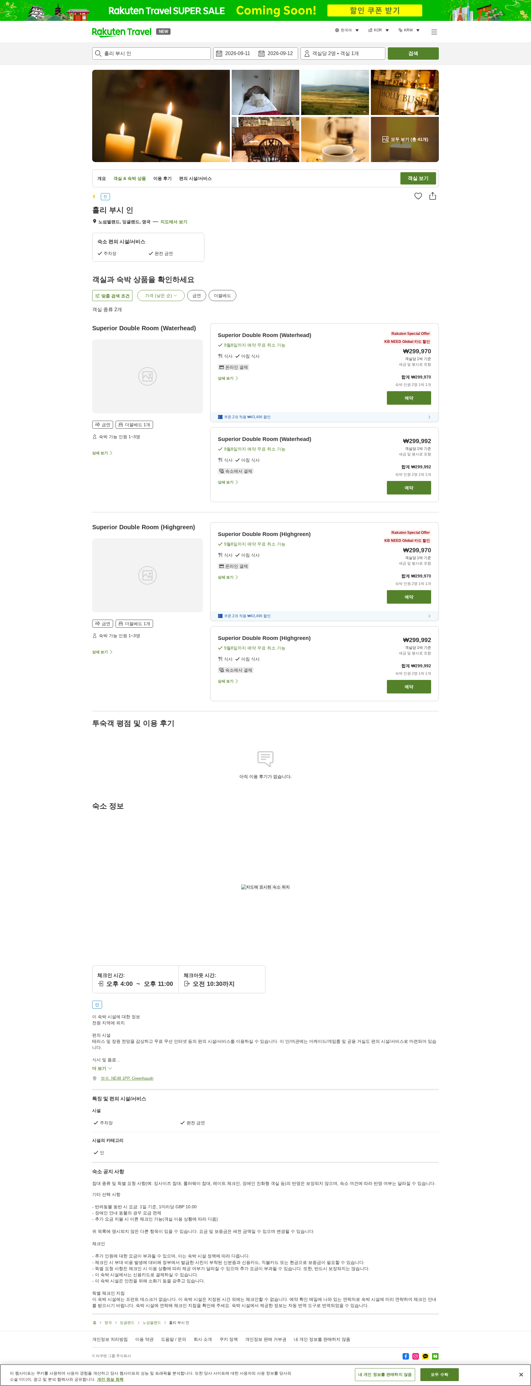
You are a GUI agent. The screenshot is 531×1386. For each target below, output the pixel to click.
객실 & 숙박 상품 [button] (129, 178)
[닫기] (521, 1374)
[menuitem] (348, 30)
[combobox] (151, 53)
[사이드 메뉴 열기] (434, 32)
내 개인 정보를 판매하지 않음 (322, 1339)
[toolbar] (255, 53)
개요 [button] (101, 178)
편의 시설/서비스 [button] (195, 178)
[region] (265, 1375)
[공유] (433, 196)
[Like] (418, 196)
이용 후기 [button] (162, 178)
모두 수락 (439, 1374)
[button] (121, 32)
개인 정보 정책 (110, 1379)
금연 (196, 295)
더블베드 (222, 295)
